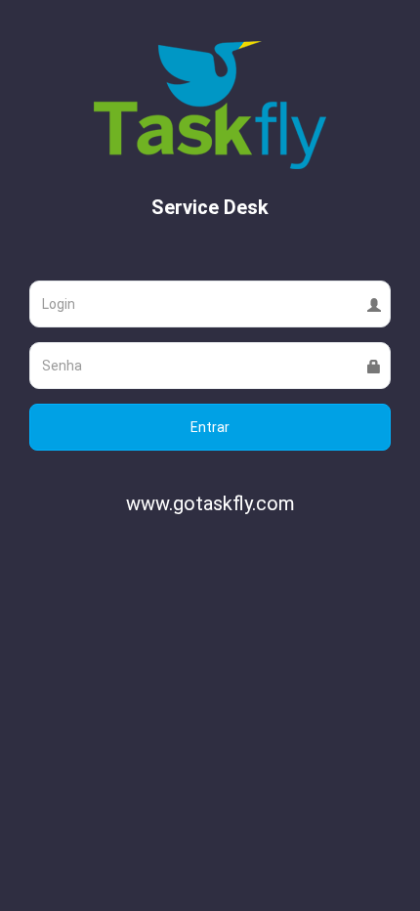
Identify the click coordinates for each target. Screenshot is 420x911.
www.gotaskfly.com (210, 503)
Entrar (210, 427)
